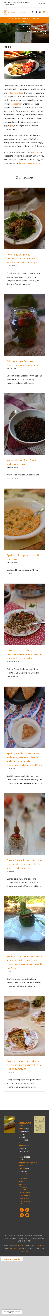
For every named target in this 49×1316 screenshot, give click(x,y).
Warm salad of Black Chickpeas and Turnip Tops (24, 462)
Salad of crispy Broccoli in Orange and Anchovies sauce (23, 363)
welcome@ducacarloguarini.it (29, 1174)
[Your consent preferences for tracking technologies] (12, 1312)
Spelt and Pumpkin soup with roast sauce (23, 557)
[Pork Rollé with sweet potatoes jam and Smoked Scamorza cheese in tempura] (24, 218)
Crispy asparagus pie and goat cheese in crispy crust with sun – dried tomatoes (24, 1065)
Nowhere (24, 1251)
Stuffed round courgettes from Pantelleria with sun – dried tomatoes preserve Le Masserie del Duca (24, 963)
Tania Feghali (18, 1245)
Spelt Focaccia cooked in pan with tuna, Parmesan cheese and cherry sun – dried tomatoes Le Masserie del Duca (24, 759)
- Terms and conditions (23, 1188)
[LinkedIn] (27, 1210)
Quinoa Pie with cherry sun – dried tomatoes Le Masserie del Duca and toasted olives (24, 655)
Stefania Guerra (39, 1245)
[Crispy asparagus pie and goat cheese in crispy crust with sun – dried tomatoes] (24, 1026)
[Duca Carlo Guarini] (15, 11)
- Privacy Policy (24, 1192)
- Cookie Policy (24, 1195)
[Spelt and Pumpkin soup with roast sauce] (24, 519)
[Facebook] (22, 1210)
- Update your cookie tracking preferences (24, 1201)
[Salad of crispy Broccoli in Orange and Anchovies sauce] (24, 325)
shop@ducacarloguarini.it (30, 163)
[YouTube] (27, 1215)
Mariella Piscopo (16, 1248)
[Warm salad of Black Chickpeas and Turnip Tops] (24, 424)
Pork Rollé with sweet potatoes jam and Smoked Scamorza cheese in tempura (23, 259)
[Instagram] (22, 1215)
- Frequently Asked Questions (23, 1181)
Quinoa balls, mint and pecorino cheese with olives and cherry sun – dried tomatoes (24, 864)
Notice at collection (12, 1259)
